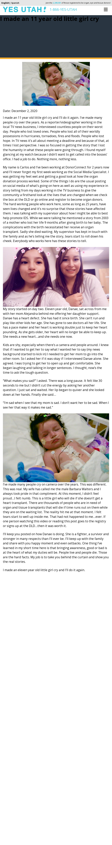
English (5, 2)
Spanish (15, 2)
